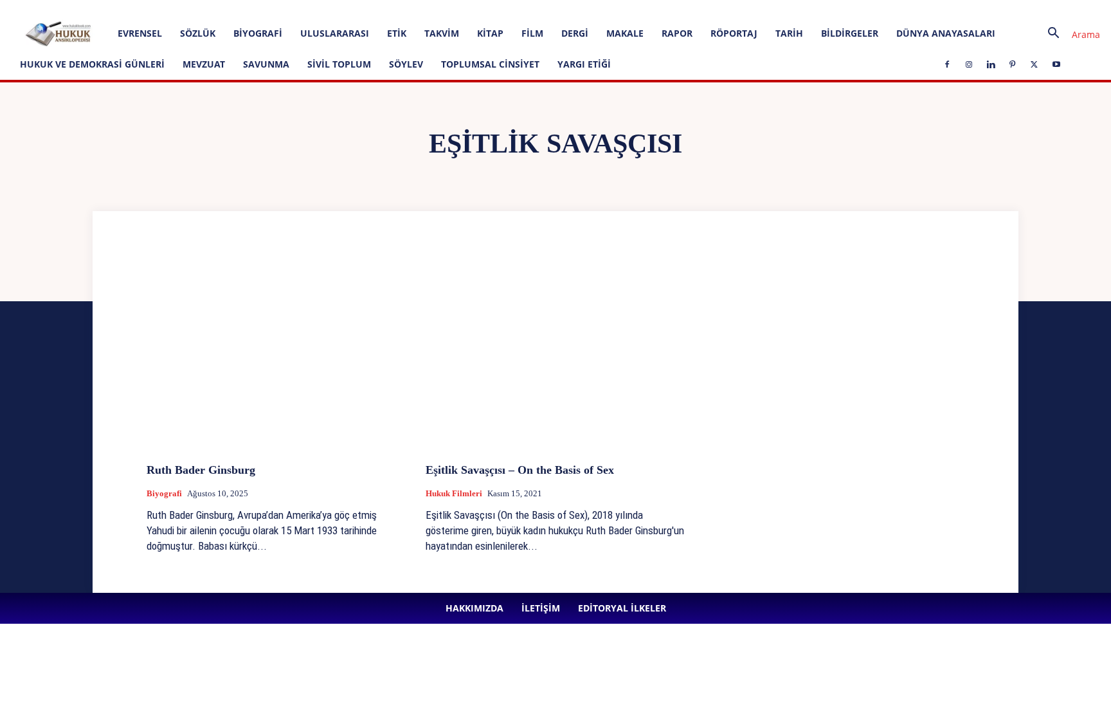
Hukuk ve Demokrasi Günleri (92, 64)
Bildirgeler (849, 33)
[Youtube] (400, 9)
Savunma (266, 64)
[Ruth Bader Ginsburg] (276, 356)
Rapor (677, 33)
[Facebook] (293, 9)
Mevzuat (204, 64)
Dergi (574, 33)
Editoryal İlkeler (238, 9)
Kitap (490, 33)
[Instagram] (315, 9)
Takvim (441, 33)
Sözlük (197, 33)
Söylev (406, 64)
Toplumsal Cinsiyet (490, 64)
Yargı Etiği (584, 64)
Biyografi (257, 33)
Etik (396, 33)
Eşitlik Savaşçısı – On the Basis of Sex (520, 469)
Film (532, 33)
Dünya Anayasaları (945, 33)
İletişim (188, 9)
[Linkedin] (336, 9)
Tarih (789, 33)
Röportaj (733, 33)
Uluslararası (334, 33)
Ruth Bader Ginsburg (201, 469)
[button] (1069, 34)
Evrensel (140, 33)
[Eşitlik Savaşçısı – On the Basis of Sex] (555, 356)
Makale (625, 33)
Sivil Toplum (339, 64)
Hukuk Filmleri (454, 493)
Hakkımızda (144, 9)
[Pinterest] (357, 9)
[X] (378, 9)
